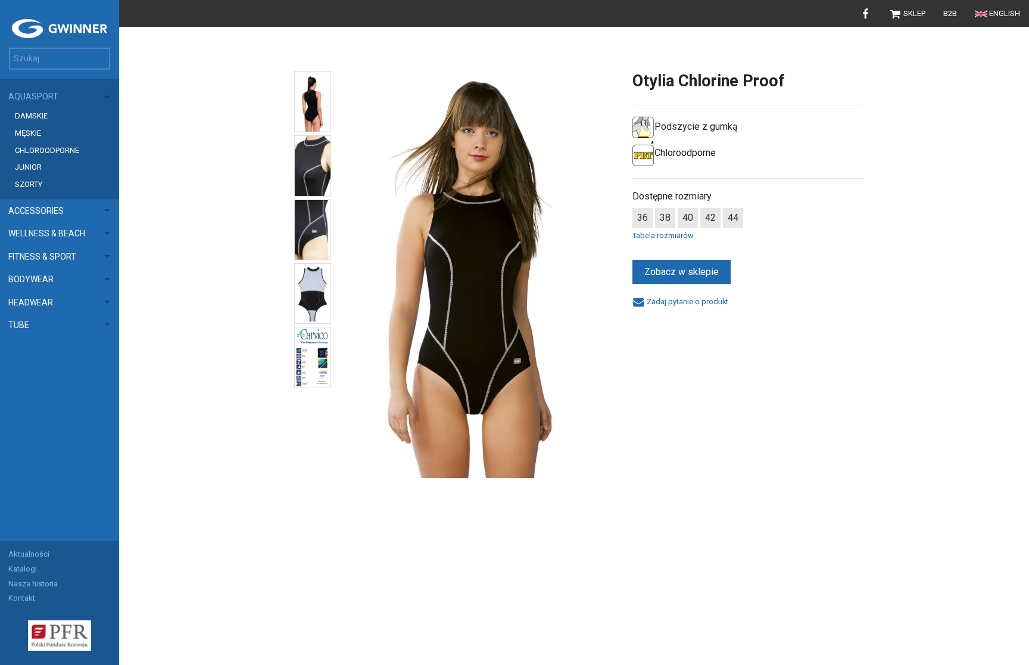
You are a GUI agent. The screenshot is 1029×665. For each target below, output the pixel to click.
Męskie (28, 133)
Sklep (913, 13)
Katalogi (22, 568)
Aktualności (28, 554)
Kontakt (21, 598)
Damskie (31, 115)
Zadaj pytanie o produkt (686, 301)
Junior (28, 167)
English (1004, 13)
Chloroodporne (47, 150)
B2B (950, 13)
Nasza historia (33, 583)
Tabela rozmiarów (663, 235)
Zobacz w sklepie (681, 271)
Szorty (28, 184)
